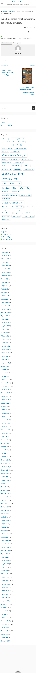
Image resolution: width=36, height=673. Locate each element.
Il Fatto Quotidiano (10, 166)
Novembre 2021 (5, 423)
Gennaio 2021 (5, 456)
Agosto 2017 (4, 594)
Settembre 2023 (5, 353)
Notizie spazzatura (6, 125)
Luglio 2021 (4, 436)
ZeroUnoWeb (6, 219)
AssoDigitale (20, 148)
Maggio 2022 (5, 403)
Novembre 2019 (5, 503)
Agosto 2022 (4, 396)
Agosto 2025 (4, 279)
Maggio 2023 (5, 366)
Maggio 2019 (5, 524)
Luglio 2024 (4, 319)
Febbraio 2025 (5, 296)
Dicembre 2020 (5, 460)
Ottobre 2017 (5, 587)
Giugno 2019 (5, 520)
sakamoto (32, 32)
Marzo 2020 (4, 490)
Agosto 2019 (4, 513)
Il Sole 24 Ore (12, 173)
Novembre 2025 (5, 269)
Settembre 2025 (5, 275)
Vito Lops (16, 216)
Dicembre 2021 (5, 420)
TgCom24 (29, 212)
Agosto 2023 (4, 356)
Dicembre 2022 (5, 383)
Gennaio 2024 (5, 339)
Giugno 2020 (5, 480)
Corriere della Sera (14, 155)
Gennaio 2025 (5, 299)
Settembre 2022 (5, 393)
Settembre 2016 (5, 631)
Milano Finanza (12, 202)
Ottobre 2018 (5, 547)
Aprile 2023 (4, 369)
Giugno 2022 (5, 399)
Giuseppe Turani (6, 162)
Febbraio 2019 (5, 534)
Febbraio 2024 (5, 336)
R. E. (18, 210)
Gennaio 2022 (5, 416)
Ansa (19, 145)
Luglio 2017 (4, 597)
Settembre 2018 (5, 550)
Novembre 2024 (5, 306)
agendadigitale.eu (18, 139)
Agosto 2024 (4, 316)
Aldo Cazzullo (6, 141)
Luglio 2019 (4, 517)
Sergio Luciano (19, 213)
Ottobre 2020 (5, 466)
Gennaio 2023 (5, 379)
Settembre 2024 (5, 312)
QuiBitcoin (6, 232)
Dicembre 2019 (5, 500)
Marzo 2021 (4, 450)
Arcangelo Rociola (7, 148)
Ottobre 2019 (5, 507)
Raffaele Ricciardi (27, 210)
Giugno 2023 (5, 363)
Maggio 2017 (5, 604)
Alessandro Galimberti (8, 145)
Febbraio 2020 (5, 493)
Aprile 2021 (4, 446)
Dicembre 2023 (5, 343)
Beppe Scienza (15, 151)
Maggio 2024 (5, 326)
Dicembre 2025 (5, 265)
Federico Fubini (27, 159)
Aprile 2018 (4, 567)
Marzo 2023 (4, 373)
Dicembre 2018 (5, 540)
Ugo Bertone (5, 216)
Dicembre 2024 (5, 302)
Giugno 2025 (5, 285)
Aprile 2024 (4, 329)
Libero (5, 191)
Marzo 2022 (4, 409)
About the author (7, 43)
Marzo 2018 (4, 570)
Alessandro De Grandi (19, 141)
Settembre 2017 (5, 590)
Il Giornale (6, 169)
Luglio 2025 (4, 282)
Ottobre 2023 (5, 349)
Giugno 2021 (5, 440)
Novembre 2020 (5, 463)
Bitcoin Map (6, 237)
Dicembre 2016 (5, 621)
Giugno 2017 (5, 601)
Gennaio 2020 (5, 497)
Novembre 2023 (5, 346)
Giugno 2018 (5, 560)
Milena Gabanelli (7, 207)
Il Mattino (17, 169)
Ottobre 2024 (5, 309)
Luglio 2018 (4, 557)
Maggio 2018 (5, 564)
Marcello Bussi (9, 195)
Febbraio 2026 (5, 259)
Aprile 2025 (4, 289)
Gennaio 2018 (5, 577)
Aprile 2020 (4, 487)
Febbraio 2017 (5, 614)
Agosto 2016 (4, 634)
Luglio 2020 (4, 477)
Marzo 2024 (4, 332)
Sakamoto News (18, 2)
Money (19, 207)
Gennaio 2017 (5, 617)
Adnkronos (5, 139)
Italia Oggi (9, 178)
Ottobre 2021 (5, 426)
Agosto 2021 (4, 433)
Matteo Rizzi (6, 198)
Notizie (6, 60)
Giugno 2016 (5, 641)
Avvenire (5, 151)
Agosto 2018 (4, 554)
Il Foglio (25, 166)
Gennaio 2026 (5, 262)
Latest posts (16, 43)
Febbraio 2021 (5, 453)
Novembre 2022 (5, 386)
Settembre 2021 (5, 430)
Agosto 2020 (4, 473)
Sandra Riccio (7, 213)
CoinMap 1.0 (7, 234)
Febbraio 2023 (5, 376)
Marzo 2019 (4, 530)
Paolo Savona (29, 207)
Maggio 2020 (5, 483)
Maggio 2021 (5, 443)
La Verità (24, 188)
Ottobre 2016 (5, 627)
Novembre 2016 (5, 624)
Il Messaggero (28, 169)
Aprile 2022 (4, 406)
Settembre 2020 (5, 470)
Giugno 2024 (5, 322)
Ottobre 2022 (5, 389)
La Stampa (9, 188)
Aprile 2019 (4, 527)
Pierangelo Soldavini (7, 210)
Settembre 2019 (5, 510)
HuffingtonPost (18, 162)
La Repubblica (11, 183)
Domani (4, 159)
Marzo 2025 (4, 292)
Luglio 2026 (4, 252)
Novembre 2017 (5, 584)
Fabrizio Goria (14, 159)
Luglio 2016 (4, 637)
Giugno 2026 (5, 255)
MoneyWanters (7, 239)
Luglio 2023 (4, 359)
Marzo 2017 (4, 611)
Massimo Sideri (25, 195)
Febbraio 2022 (5, 413)
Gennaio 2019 (5, 537)
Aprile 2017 (4, 607)
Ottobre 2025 (5, 272)
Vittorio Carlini (28, 216)
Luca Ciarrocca (15, 191)
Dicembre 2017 (5, 580)
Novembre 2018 (5, 544)
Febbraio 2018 (5, 574)
